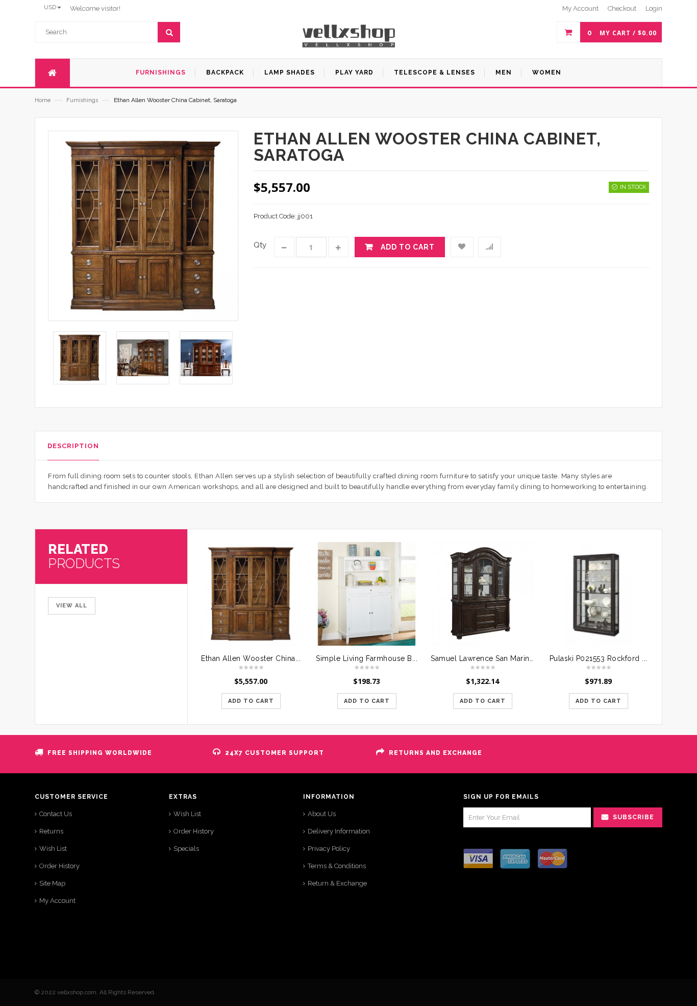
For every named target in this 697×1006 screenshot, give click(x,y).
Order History (59, 866)
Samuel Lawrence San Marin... (483, 658)
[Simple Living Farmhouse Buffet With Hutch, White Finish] (366, 594)
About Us (322, 814)
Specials (186, 848)
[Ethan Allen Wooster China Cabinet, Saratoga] (251, 594)
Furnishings (82, 100)
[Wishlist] (462, 247)
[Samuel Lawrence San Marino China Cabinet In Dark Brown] (482, 594)
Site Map (52, 883)
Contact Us (55, 814)
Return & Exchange (337, 883)
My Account (57, 900)
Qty (260, 245)
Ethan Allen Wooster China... (251, 658)
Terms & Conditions (337, 866)
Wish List (53, 848)
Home (43, 100)
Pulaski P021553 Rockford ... (599, 658)
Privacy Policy (329, 848)
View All (71, 605)
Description (73, 446)
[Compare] (489, 247)
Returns (51, 831)
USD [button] (50, 7)
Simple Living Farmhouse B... (366, 658)
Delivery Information (339, 831)
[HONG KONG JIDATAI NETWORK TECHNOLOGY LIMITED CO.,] (348, 36)
